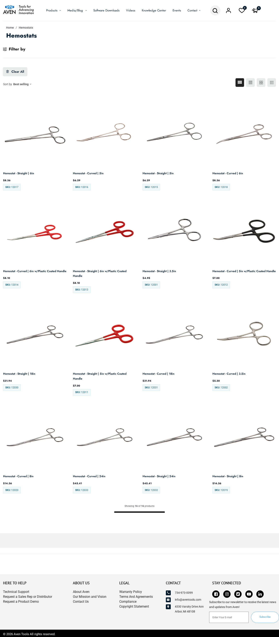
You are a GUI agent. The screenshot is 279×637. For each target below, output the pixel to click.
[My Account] (228, 11)
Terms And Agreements (136, 597)
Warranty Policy (130, 592)
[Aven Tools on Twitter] (238, 594)
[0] (242, 11)
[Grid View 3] (250, 82)
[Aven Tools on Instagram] (227, 594)
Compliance (127, 601)
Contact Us (81, 601)
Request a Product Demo (21, 601)
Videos (130, 10)
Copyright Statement (134, 606)
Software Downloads (106, 10)
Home (10, 27)
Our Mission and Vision (89, 597)
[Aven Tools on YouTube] (249, 594)
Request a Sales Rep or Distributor (27, 597)
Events (177, 10)
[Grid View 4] (239, 82)
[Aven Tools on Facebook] (216, 594)
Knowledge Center (154, 10)
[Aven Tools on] (260, 594)
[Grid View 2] (261, 82)
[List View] (271, 82)
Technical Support (16, 592)
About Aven (81, 592)
